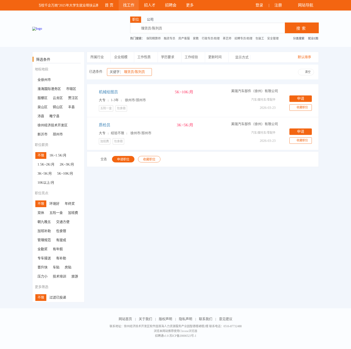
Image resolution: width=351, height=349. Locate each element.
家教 (196, 38)
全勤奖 (42, 249)
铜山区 (58, 107)
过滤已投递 (57, 297)
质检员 (104, 125)
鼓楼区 (42, 98)
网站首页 (125, 319)
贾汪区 (73, 98)
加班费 (73, 213)
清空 (308, 72)
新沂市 (42, 134)
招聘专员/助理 (243, 38)
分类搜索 (298, 38)
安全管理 (273, 38)
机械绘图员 (108, 92)
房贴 (68, 267)
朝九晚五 (44, 222)
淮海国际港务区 (49, 89)
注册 (278, 5)
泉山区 (42, 107)
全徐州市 (44, 80)
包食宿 (61, 231)
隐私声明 (185, 319)
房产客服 (184, 38)
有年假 (58, 249)
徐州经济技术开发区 (52, 125)
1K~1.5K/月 (57, 155)
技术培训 (59, 276)
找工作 (128, 5)
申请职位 (123, 159)
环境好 (54, 203)
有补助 (61, 258)
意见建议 (225, 319)
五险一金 (56, 213)
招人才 (149, 5)
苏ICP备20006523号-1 (182, 336)
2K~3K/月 (67, 164)
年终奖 (70, 203)
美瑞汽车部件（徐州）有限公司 (254, 91)
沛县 (40, 116)
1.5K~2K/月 (45, 164)
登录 (259, 5)
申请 (300, 98)
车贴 (56, 267)
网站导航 (306, 5)
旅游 (74, 276)
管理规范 (44, 240)
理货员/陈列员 (127, 72)
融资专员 (169, 38)
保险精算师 (153, 38)
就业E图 (313, 38)
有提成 (61, 240)
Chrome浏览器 (188, 331)
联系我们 (205, 319)
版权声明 (165, 319)
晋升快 (42, 267)
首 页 (109, 5)
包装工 (259, 38)
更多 (190, 5)
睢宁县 (54, 116)
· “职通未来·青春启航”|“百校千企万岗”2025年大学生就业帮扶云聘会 (51, 5)
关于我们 (145, 319)
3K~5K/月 (44, 173)
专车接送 (44, 258)
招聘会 (170, 5)
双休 (40, 213)
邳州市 (58, 134)
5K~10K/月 (65, 173)
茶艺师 (227, 38)
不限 (40, 155)
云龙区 (58, 98)
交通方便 (62, 222)
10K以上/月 (45, 182)
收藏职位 (302, 107)
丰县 (71, 107)
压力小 (42, 276)
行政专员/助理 (211, 38)
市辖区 (71, 89)
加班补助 (44, 231)
